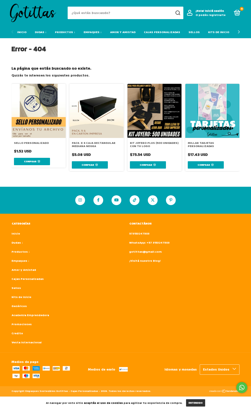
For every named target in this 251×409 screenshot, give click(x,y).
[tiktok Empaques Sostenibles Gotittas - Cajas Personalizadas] (134, 200)
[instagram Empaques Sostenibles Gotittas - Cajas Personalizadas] (80, 200)
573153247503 (139, 234)
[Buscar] (178, 13)
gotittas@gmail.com (145, 252)
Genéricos (19, 306)
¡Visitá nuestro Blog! (145, 261)
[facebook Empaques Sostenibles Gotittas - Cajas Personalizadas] (98, 200)
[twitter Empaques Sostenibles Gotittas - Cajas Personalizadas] (153, 200)
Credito (17, 333)
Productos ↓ (65, 32)
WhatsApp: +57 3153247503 (149, 243)
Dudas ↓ (41, 32)
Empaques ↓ (93, 32)
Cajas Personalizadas (162, 32)
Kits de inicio (218, 32)
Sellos (194, 32)
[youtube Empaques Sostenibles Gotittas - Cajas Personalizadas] (116, 200)
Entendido (195, 403)
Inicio (21, 32)
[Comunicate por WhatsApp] (241, 387)
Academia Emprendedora (30, 315)
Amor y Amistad (123, 32)
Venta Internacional (27, 342)
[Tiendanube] (224, 391)
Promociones (22, 324)
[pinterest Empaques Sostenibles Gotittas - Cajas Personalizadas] (171, 200)
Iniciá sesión (214, 11)
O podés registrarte (211, 15)
